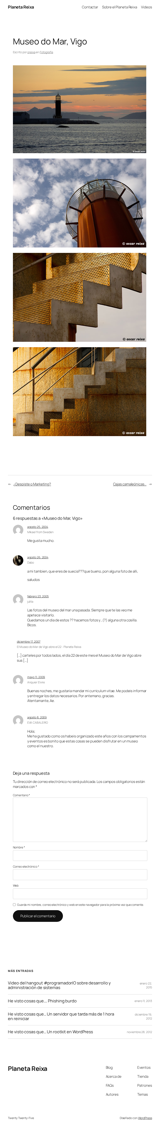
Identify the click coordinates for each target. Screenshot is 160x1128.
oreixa (31, 52)
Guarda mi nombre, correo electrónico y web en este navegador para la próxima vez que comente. (80, 905)
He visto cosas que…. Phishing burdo (42, 1001)
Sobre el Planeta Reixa (119, 7)
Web (16, 885)
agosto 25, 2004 (37, 527)
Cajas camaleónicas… (129, 484)
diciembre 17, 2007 (28, 641)
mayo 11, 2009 (36, 677)
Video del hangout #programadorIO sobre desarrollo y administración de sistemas (59, 985)
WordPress (145, 1118)
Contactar (90, 7)
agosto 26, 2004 (38, 557)
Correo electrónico (26, 866)
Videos (146, 7)
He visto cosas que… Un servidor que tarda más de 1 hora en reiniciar (61, 1016)
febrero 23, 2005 (38, 596)
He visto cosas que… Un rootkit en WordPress (50, 1032)
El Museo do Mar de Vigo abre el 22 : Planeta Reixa (49, 647)
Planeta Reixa (21, 7)
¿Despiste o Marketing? (32, 484)
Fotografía (46, 52)
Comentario (21, 795)
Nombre (19, 847)
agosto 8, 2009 (37, 717)
